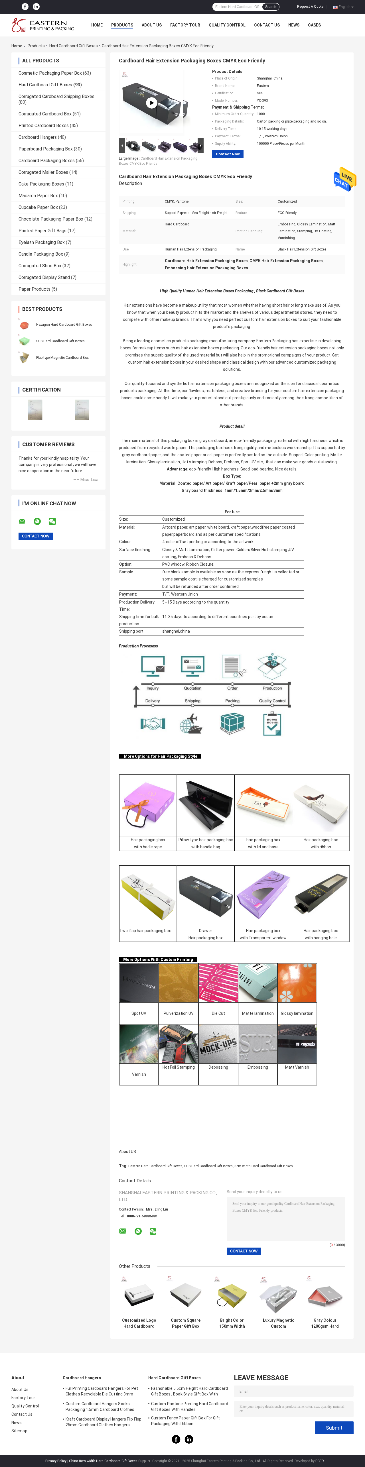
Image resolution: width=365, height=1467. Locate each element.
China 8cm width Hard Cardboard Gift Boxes (103, 1461)
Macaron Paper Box (38, 195)
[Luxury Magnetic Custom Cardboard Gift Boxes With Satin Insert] (278, 1295)
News (293, 25)
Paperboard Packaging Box (46, 149)
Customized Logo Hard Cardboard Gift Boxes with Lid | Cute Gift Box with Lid (139, 1323)
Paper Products (34, 289)
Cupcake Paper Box (38, 207)
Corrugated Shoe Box (40, 265)
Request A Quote (310, 7)
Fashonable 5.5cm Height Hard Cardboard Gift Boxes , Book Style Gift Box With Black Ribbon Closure (189, 1392)
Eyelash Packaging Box (42, 242)
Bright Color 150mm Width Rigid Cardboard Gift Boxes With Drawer (232, 1323)
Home (97, 25)
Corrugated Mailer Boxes (43, 172)
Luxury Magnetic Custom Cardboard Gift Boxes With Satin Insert (279, 1323)
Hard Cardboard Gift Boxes (73, 46)
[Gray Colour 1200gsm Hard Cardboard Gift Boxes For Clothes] (325, 1295)
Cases (314, 25)
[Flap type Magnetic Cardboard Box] (24, 357)
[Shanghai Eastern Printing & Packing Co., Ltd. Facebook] (25, 7)
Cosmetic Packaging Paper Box (50, 73)
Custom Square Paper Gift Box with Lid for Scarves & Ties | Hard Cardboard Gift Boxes (185, 1323)
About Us (152, 25)
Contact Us (267, 25)
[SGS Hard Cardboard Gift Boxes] (24, 341)
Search (270, 7)
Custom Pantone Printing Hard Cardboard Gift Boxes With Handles (189, 1406)
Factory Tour (185, 25)
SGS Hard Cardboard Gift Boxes (60, 341)
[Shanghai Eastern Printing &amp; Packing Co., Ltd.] (42, 25)
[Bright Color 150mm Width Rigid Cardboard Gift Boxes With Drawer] (232, 1295)
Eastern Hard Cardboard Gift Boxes (155, 1166)
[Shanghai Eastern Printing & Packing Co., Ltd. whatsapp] (41, 521)
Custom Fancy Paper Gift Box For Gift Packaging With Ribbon (185, 1421)
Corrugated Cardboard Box (45, 114)
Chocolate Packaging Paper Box (51, 219)
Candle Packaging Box (41, 254)
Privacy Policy (55, 1461)
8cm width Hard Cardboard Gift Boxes (263, 1166)
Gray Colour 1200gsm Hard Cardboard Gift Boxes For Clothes (325, 1323)
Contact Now (228, 154)
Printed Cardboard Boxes (44, 125)
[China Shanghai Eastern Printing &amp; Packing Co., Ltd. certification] (34, 410)
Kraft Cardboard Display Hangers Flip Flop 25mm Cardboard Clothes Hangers (103, 1422)
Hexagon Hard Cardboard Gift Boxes (64, 325)
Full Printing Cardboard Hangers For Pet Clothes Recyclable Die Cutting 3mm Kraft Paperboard (102, 1392)
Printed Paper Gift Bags (42, 230)
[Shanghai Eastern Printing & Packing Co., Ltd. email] (26, 521)
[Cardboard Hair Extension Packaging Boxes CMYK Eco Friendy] (151, 103)
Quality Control (227, 25)
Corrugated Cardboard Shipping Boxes (56, 96)
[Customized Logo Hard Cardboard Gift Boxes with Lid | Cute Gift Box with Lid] (139, 1295)
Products (122, 25)
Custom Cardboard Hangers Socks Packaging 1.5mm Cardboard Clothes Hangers (100, 1407)
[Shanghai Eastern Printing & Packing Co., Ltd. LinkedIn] (36, 7)
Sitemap (19, 1431)
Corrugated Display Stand (44, 277)
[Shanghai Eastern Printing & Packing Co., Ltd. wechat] (56, 521)
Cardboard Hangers (38, 137)
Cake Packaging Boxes (41, 184)
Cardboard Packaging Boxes (47, 160)
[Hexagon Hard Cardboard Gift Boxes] (24, 324)
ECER (319, 1461)
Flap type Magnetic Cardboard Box (62, 358)
